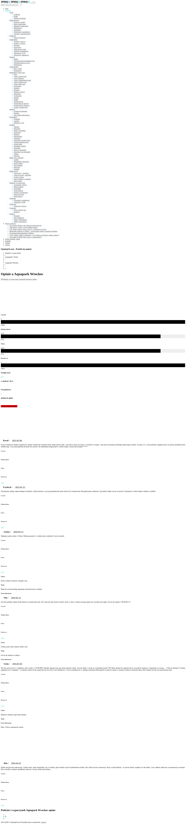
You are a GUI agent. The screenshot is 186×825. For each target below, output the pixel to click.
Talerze (16, 98)
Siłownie (17, 167)
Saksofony (17, 94)
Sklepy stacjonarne (20, 222)
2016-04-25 (16, 763)
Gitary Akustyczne (20, 76)
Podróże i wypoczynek (17, 183)
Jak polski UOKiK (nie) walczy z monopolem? (25, 237)
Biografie (17, 129)
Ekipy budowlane (20, 24)
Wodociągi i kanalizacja (22, 32)
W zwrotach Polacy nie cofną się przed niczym (25, 225)
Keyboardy (17, 86)
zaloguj (43, 822)
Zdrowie (17, 156)
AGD (11, 12)
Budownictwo (14, 20)
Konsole (16, 45)
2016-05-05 (17, 664)
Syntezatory (18, 96)
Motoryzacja (13, 171)
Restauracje (18, 71)
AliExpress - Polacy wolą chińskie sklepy (23, 227)
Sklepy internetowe (20, 220)
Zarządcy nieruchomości (22, 34)
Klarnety (17, 88)
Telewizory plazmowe (21, 55)
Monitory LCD (19, 123)
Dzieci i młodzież (20, 131)
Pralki (16, 16)
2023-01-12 (20, 487)
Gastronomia (13, 67)
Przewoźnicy (18, 196)
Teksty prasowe (10, 223)
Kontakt (8, 241)
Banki (16, 59)
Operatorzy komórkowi (22, 200)
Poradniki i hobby (20, 146)
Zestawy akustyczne (21, 107)
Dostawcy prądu (19, 22)
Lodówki (17, 14)
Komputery (13, 117)
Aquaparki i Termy (20, 185)
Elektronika (13, 40)
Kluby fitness (18, 163)
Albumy (16, 127)
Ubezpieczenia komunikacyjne (24, 61)
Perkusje (17, 90)
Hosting (16, 113)
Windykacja (18, 65)
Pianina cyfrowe (19, 92)
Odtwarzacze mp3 (20, 49)
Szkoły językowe (20, 38)
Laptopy (16, 121)
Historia (16, 134)
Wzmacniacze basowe (21, 103)
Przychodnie (18, 165)
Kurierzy (17, 212)
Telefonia (12, 198)
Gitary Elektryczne (20, 82)
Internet (12, 109)
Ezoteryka (17, 132)
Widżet (7, 243)
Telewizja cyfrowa (20, 206)
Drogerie (17, 216)
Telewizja (12, 204)
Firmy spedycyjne (20, 210)
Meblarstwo (18, 28)
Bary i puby (18, 69)
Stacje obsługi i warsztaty (22, 179)
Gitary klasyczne (19, 84)
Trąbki (16, 100)
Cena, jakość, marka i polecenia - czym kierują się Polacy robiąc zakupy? (34, 235)
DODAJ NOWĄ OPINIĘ (9, 406)
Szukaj (7, 245)
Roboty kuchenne (20, 18)
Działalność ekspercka (21, 162)
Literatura (17, 138)
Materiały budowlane (21, 26)
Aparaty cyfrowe (19, 41)
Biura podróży (19, 187)
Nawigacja (17, 47)
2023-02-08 (17, 440)
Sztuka (16, 154)
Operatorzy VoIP (19, 202)
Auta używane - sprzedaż (22, 175)
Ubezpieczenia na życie (22, 63)
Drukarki (17, 119)
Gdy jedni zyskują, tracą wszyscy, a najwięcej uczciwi (27, 229)
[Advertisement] (93, 296)
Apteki (16, 160)
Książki (12, 125)
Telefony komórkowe (21, 51)
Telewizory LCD (19, 53)
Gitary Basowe (19, 78)
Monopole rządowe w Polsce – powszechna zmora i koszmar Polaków (33, 231)
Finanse (12, 57)
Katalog (8, 11)
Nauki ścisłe (18, 144)
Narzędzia (17, 30)
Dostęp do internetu (20, 111)
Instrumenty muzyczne (17, 72)
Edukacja (12, 36)
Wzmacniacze (18, 102)
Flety (15, 74)
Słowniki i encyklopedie (22, 152)
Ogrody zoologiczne (21, 193)
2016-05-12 (18, 532)
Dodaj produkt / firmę (12, 239)
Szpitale (16, 169)
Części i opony (19, 177)
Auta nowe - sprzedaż (21, 173)
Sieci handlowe (19, 218)
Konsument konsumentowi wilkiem (21, 233)
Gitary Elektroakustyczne (22, 80)
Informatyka (18, 136)
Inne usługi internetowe (22, 115)
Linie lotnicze (18, 191)
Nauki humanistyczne (21, 142)
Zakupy (12, 214)
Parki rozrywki (19, 194)
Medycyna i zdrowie (16, 158)
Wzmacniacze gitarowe (22, 105)
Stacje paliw (18, 181)
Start (6, 9)
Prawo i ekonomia (20, 150)
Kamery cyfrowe (19, 43)
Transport (12, 208)
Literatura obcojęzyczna (22, 140)
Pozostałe (17, 148)
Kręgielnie (17, 189)
